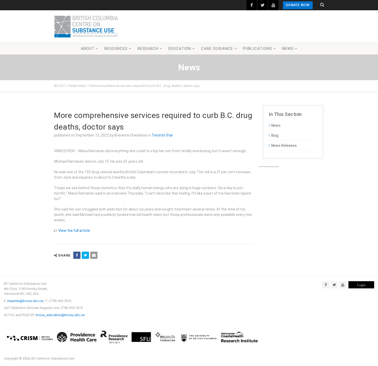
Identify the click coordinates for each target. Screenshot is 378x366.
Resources (116, 48)
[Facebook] (325, 284)
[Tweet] (85, 255)
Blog (274, 135)
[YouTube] (342, 284)
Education (179, 48)
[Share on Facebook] (76, 255)
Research (148, 48)
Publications (257, 48)
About (87, 48)
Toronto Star (162, 135)
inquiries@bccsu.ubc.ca (25, 301)
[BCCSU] (86, 26)
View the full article (74, 230)
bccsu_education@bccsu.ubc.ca (60, 315)
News (287, 48)
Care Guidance (217, 48)
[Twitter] (334, 284)
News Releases (284, 145)
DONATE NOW (298, 5)
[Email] (93, 255)
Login (361, 285)
